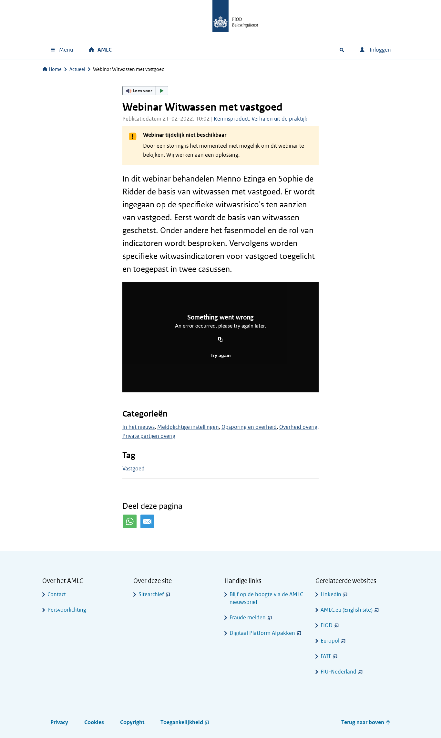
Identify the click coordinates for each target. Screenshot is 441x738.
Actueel (77, 69)
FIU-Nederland (338, 671)
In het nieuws (138, 427)
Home (55, 69)
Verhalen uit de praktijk (279, 118)
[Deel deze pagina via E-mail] (147, 521)
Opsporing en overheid (249, 427)
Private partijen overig (148, 436)
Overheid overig (298, 427)
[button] (145, 90)
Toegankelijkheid (181, 722)
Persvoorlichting (66, 609)
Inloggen (379, 49)
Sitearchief (151, 594)
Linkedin (331, 594)
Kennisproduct (231, 118)
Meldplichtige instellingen (188, 427)
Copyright (132, 722)
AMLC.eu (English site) (347, 609)
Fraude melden (248, 617)
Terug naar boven (363, 722)
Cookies (94, 722)
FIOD (327, 625)
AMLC (104, 49)
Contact (56, 594)
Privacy (59, 722)
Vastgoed (133, 468)
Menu (66, 49)
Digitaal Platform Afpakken (262, 633)
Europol (330, 640)
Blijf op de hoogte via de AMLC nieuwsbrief (266, 598)
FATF (326, 656)
